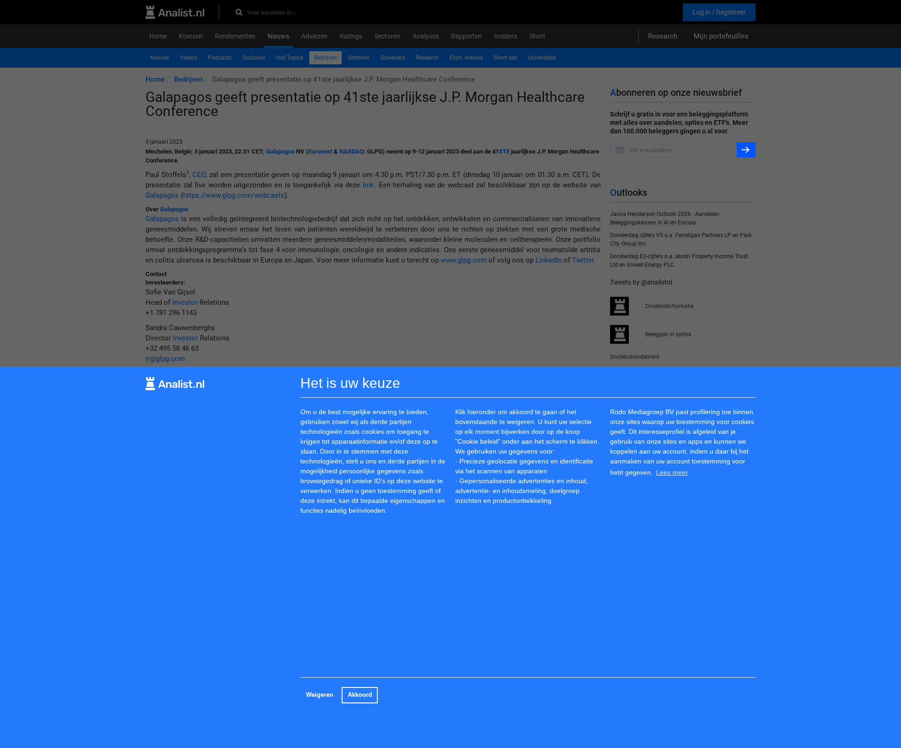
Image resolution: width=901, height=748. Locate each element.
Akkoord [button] (360, 695)
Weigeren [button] (319, 695)
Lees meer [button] (672, 472)
